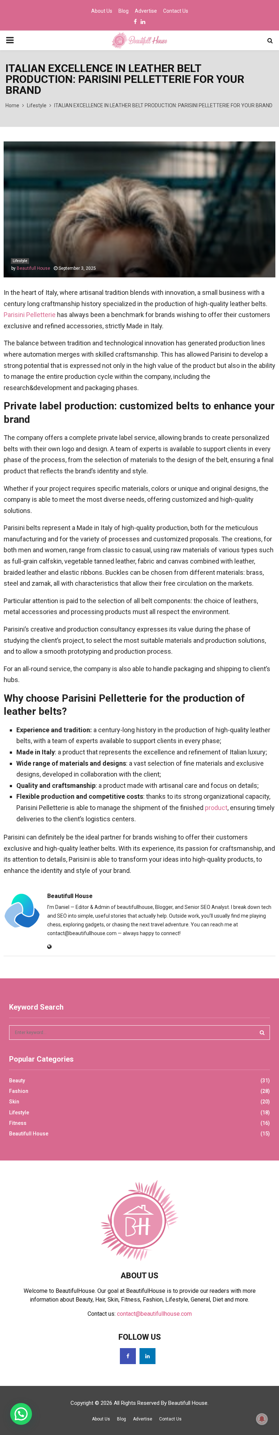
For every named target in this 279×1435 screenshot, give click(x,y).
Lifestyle (20, 261)
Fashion (18, 1091)
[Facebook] (128, 1356)
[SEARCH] (262, 1032)
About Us (101, 11)
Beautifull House (33, 268)
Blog (123, 11)
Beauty (17, 1080)
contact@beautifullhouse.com (154, 1313)
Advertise (146, 11)
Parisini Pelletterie (30, 314)
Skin (14, 1102)
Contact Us (175, 11)
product (216, 807)
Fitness (18, 1123)
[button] (21, 1414)
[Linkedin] (147, 1356)
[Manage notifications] (262, 1419)
